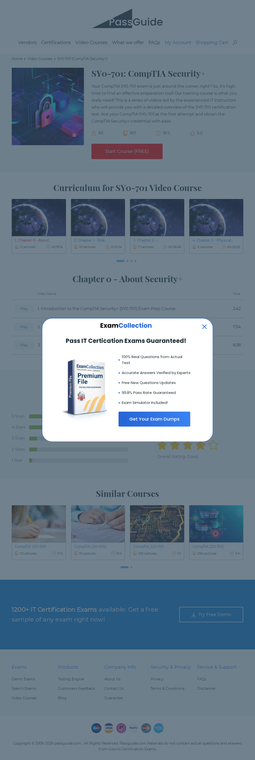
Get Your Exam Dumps (154, 419)
